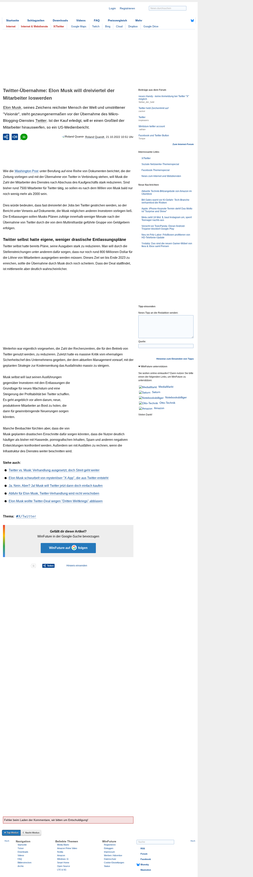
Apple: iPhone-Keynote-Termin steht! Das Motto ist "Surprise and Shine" (167, 210)
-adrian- (142, 129)
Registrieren (127, 8)
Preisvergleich (117, 20)
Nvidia (60, 852)
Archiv (21, 866)
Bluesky (145, 864)
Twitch (95, 26)
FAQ (97, 20)
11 (24, 136)
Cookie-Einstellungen (114, 862)
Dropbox (133, 26)
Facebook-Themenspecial (156, 170)
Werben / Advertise (113, 855)
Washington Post (26, 171)
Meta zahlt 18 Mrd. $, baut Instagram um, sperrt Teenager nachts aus (167, 218)
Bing (107, 26)
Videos (81, 20)
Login (112, 8)
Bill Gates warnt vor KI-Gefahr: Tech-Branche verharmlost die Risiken (165, 201)
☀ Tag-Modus (11, 832)
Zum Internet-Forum (183, 144)
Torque (142, 138)
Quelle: (142, 341)
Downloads (60, 20)
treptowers (144, 120)
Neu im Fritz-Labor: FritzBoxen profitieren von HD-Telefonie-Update (166, 236)
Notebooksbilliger (176, 397)
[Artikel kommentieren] (16, 566)
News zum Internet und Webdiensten (161, 176)
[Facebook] (186, 20)
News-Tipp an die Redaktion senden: (158, 312)
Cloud (119, 26)
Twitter (40, 120)
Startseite (12, 20)
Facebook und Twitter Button (154, 135)
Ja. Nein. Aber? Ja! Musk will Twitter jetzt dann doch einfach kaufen (56, 485)
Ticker (21, 848)
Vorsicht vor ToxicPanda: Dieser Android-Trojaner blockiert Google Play (163, 227)
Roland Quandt (94, 136)
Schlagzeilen (35, 20)
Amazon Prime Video (67, 848)
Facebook (146, 859)
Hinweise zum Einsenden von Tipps (175, 359)
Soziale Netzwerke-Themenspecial (160, 164)
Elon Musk (12, 107)
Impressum (109, 852)
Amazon (159, 408)
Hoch (7, 841)
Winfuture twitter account (152, 126)
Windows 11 (63, 859)
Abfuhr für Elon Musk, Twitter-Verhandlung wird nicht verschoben (54, 493)
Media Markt (63, 845)
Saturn (156, 392)
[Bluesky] (192, 20)
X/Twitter (27, 516)
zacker (142, 111)
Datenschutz (110, 859)
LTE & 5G (61, 869)
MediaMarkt (166, 386)
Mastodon (146, 870)
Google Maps (78, 26)
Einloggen (108, 848)
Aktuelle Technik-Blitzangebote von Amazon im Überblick (167, 192)
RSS (143, 848)
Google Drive (150, 26)
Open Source (63, 866)
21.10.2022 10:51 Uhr (119, 137)
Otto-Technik (167, 402)
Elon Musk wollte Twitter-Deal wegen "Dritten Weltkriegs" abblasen (56, 501)
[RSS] (180, 20)
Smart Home (63, 862)
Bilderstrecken (24, 862)
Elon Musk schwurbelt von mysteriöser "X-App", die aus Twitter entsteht (58, 478)
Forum (144, 854)
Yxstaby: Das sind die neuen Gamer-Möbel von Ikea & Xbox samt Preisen (167, 245)
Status (107, 866)
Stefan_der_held (146, 102)
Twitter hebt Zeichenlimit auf (153, 108)
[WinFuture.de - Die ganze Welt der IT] (35, 10)
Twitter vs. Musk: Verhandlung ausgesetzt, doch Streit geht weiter (54, 470)
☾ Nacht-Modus (31, 832)
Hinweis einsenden (76, 565)
